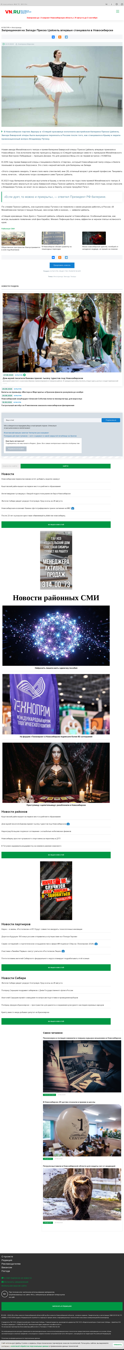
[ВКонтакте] (53, 37)
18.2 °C (17, 4)
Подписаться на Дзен (16, 449)
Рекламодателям (11, 1263)
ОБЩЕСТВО (48, 1159)
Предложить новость (62, 265)
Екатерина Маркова (26, 44)
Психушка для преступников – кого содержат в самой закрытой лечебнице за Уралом (40, 436)
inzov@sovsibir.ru (55, 1324)
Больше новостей (56, 525)
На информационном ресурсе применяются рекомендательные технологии (28, 1331)
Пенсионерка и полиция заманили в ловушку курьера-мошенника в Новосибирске (82, 1038)
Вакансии (6, 1267)
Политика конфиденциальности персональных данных (20, 1338)
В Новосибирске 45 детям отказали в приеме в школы (69, 1102)
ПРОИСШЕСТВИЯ (49, 1095)
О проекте (7, 1256)
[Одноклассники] (59, 37)
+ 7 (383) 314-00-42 (21, 1324)
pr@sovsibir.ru (35, 1327)
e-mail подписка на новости (18, 1278)
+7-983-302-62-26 (53, 1327)
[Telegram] (66, 37)
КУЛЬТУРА (19, 375)
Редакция (6, 1260)
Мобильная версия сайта (14, 1285)
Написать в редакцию (62, 1306)
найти (65, 466)
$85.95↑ (24, 4)
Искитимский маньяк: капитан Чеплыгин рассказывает (26, 433)
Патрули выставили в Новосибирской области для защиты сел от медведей (79, 1166)
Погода (5, 1271)
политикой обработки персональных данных (30, 1346)
